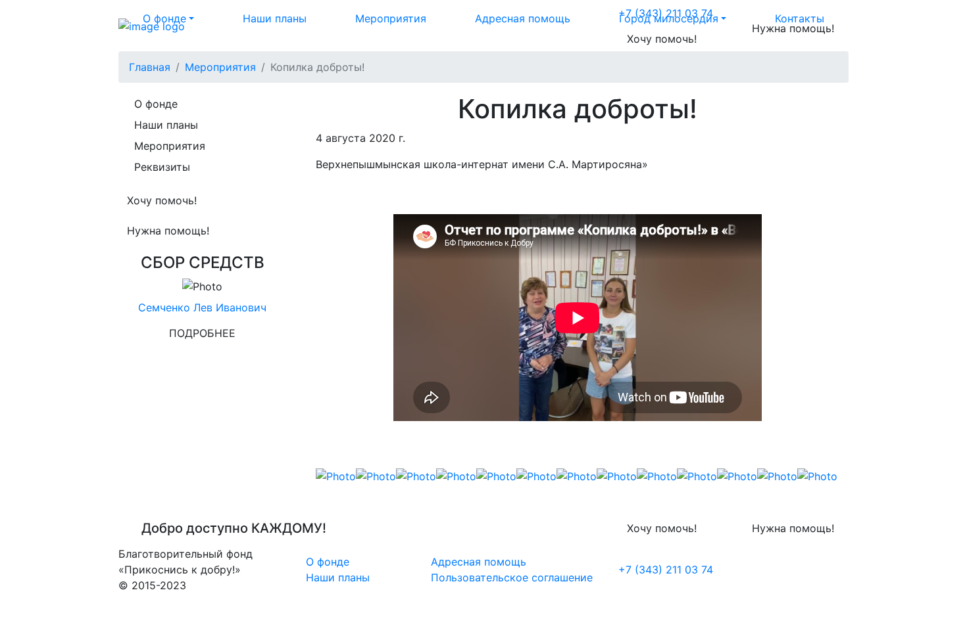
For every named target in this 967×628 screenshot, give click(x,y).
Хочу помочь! (662, 38)
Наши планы (275, 18)
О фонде (164, 18)
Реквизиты (162, 166)
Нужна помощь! (168, 230)
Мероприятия (390, 18)
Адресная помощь (522, 18)
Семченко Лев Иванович (202, 307)
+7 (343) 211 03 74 (665, 569)
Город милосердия (668, 18)
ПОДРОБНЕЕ (202, 333)
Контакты (799, 18)
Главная (149, 67)
